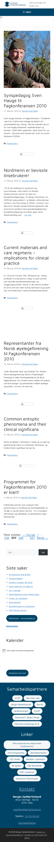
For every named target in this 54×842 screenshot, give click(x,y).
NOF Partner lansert (18, 610)
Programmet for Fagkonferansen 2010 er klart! (25, 487)
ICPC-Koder (14, 759)
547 (32, 537)
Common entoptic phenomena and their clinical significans (25, 424)
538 (21, 537)
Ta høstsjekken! (16, 578)
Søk (43, 552)
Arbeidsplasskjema (38, 753)
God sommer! (15, 602)
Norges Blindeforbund (21, 704)
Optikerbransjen (21, 711)
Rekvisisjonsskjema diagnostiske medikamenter (27, 744)
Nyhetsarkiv (12, 143)
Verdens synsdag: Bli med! (21, 582)
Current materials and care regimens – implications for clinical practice (26, 255)
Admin (27, 838)
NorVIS (40, 704)
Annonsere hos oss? (17, 673)
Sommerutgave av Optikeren (22, 606)
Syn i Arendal (14, 590)
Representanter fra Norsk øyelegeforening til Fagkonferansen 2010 (26, 351)
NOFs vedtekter (27, 772)
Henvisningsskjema (16, 753)
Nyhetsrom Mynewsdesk (27, 778)
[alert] (27, 650)
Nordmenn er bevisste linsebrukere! (26, 173)
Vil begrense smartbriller (20, 574)
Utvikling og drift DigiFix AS (35, 835)
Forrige (29, 534)
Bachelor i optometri (35, 759)
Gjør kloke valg (32, 698)
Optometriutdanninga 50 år (27, 724)
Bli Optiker (16, 766)
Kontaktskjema (27, 822)
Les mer (28, 215)
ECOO (17, 698)
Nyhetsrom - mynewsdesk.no (22, 618)
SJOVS (37, 711)
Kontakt (27, 788)
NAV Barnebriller (34, 766)
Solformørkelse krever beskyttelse (24, 594)
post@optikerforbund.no (27, 809)
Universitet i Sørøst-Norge (27, 717)
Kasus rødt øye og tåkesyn (21, 586)
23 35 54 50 (32, 816)
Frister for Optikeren (18, 598)
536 (7, 537)
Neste (42, 537)
